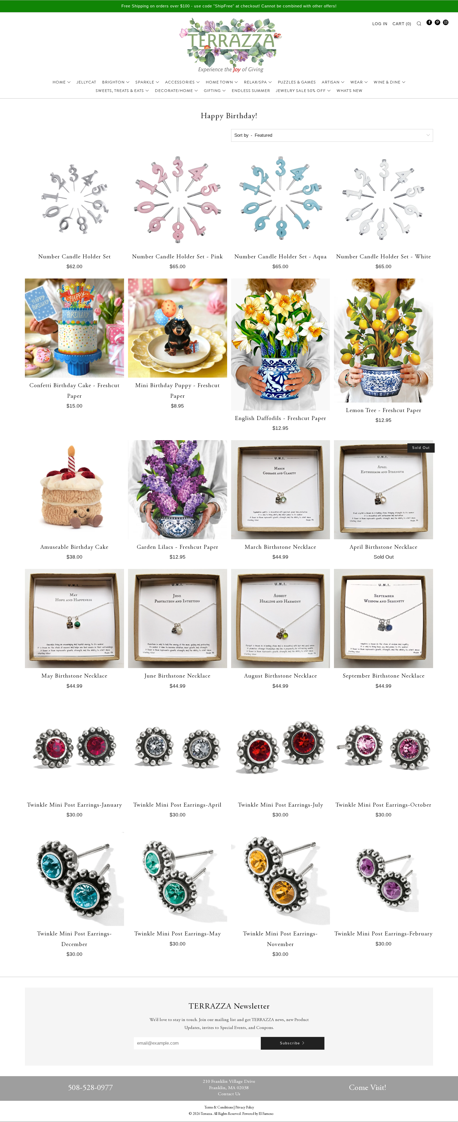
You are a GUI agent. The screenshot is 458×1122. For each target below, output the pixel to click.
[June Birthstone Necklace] (177, 618)
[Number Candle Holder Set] (74, 199)
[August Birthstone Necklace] (280, 618)
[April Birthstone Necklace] (383, 489)
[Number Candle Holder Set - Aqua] (280, 199)
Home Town (219, 82)
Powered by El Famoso (257, 1114)
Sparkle (144, 82)
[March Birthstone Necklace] (280, 489)
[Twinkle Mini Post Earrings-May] (177, 876)
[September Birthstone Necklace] (383, 618)
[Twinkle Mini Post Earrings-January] (74, 747)
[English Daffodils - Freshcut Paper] (280, 344)
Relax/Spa (255, 82)
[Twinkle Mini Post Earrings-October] (383, 747)
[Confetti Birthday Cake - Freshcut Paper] (74, 328)
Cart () (402, 23)
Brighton (113, 82)
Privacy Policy (244, 1108)
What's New (350, 91)
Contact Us (229, 1094)
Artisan (331, 82)
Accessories (180, 82)
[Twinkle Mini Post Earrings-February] (383, 876)
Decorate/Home (174, 91)
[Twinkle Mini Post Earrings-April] (177, 747)
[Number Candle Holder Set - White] (383, 199)
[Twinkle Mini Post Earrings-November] (280, 876)
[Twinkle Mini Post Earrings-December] (74, 876)
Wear (356, 82)
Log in (379, 23)
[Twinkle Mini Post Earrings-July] (280, 747)
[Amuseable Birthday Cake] (74, 489)
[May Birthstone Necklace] (74, 618)
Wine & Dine (387, 82)
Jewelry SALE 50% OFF (301, 91)
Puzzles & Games (297, 82)
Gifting (212, 91)
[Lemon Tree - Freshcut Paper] (383, 340)
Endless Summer (251, 91)
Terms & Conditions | (219, 1108)
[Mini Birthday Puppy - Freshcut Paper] (177, 328)
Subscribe (290, 1043)
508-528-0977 (90, 1088)
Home (59, 82)
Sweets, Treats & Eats (120, 91)
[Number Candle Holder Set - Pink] (177, 199)
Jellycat (86, 82)
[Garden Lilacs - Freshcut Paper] (177, 489)
